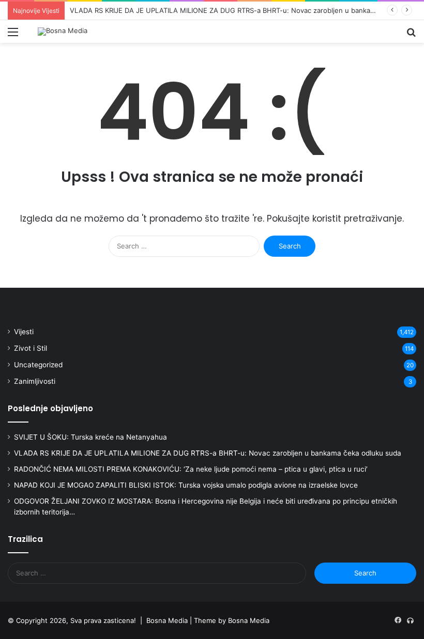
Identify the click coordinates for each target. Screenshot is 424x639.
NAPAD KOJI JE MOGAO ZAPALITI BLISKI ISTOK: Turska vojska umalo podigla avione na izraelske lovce (186, 485)
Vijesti (24, 332)
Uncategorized (38, 365)
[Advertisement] (212, 120)
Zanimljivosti (34, 381)
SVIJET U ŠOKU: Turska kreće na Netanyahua (90, 437)
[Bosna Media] (62, 31)
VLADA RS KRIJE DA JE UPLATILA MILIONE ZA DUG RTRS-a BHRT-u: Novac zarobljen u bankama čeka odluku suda (207, 453)
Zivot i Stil (30, 348)
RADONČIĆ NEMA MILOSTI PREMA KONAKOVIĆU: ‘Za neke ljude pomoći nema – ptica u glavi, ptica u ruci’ (191, 469)
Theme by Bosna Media (231, 620)
